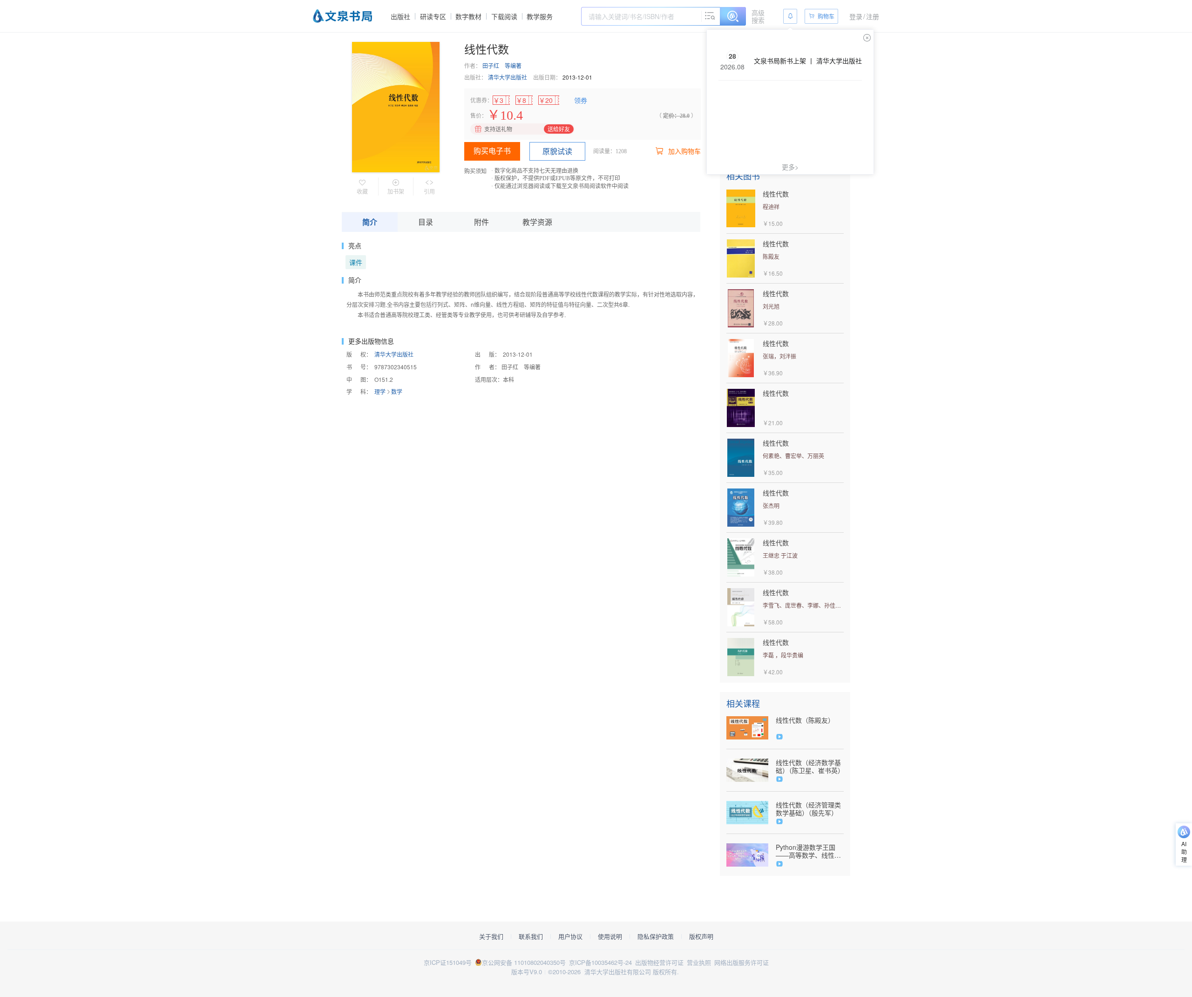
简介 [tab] (369, 222)
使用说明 (610, 936)
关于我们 (491, 936)
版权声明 (701, 936)
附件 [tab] (481, 222)
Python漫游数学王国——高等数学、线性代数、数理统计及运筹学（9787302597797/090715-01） (810, 851)
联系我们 (531, 936)
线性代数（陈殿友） (805, 720)
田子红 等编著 (502, 65)
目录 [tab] (425, 222)
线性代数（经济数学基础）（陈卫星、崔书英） (810, 766)
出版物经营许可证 (659, 962)
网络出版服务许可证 (741, 962)
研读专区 (433, 16)
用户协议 (570, 936)
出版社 (400, 16)
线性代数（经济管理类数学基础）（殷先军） (808, 809)
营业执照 (699, 962)
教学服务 (540, 16)
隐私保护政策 (655, 936)
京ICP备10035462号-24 (600, 962)
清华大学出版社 (507, 77)
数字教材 (468, 16)
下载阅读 (504, 16)
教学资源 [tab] (537, 222)
